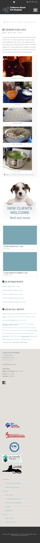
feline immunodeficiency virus (9, 327)
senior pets (33, 336)
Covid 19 (32, 316)
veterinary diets (7, 342)
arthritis (28, 313)
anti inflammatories (21, 313)
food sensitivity (20, 174)
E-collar (25, 324)
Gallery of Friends (11, 522)
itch (35, 330)
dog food (17, 320)
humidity (25, 330)
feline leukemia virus (21, 327)
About (5, 514)
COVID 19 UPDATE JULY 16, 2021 (12, 294)
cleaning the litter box (20, 316)
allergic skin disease (8, 313)
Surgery (8, 506)
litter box (4, 333)
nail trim (9, 333)
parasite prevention (28, 333)
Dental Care (9, 510)
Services (5, 491)
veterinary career (26, 339)
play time (5, 336)
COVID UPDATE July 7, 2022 (11, 286)
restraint (19, 336)
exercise (31, 324)
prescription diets (13, 336)
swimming (15, 339)
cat (9, 174)
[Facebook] (14, 2)
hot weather (19, 330)
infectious (30, 330)
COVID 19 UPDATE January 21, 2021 (13, 298)
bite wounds (33, 313)
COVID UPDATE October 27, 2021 (12, 290)
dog (12, 320)
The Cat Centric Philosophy (13, 502)
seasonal (25, 336)
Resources (6, 479)
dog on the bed (23, 320)
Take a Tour (9, 518)
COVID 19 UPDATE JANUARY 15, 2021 (14, 302)
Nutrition (19, 32)
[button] (35, 10)
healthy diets (13, 330)
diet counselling (6, 320)
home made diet (29, 174)
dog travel (20, 324)
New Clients (9, 495)
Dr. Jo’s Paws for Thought (13, 483)
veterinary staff (17, 342)
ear (27, 324)
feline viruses (29, 327)
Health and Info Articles (12, 487)
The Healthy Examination (13, 499)
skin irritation (7, 339)
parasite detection (17, 333)
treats (19, 339)
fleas (34, 328)
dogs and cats (10, 324)
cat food (13, 174)
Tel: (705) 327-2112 (7, 360)
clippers (27, 316)
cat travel (13, 316)
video (25, 342)
